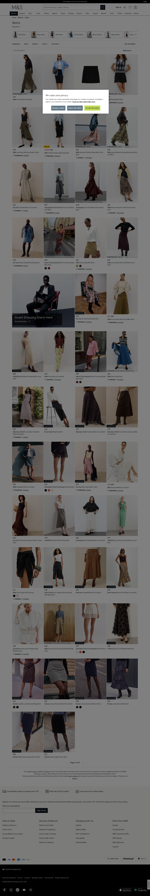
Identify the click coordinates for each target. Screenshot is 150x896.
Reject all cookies (75, 108)
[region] (76, 102)
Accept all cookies (92, 108)
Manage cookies (58, 108)
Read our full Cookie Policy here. (83, 102)
